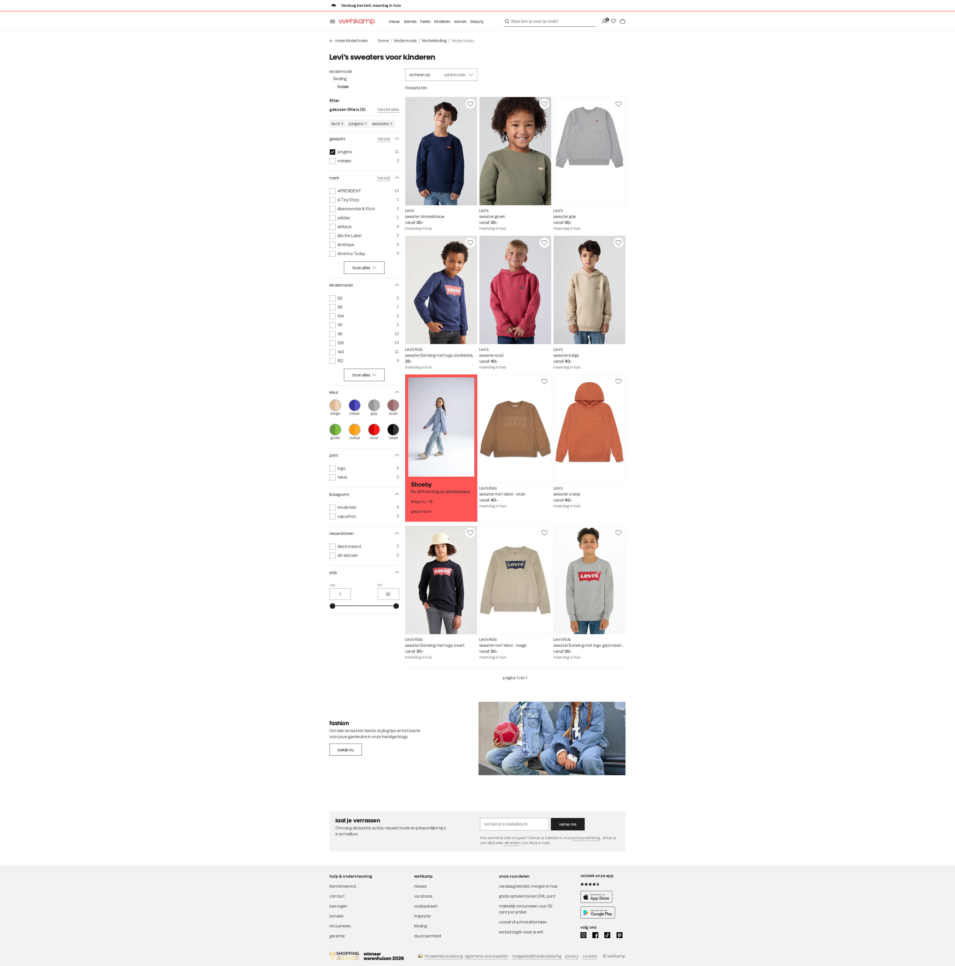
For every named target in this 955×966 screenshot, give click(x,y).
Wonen (460, 21)
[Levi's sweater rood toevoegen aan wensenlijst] (544, 243)
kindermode (405, 40)
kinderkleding (434, 40)
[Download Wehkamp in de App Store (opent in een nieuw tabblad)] (597, 901)
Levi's (336, 123)
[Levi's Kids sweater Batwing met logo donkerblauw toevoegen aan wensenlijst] (470, 243)
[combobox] (549, 21)
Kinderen (442, 21)
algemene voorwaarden (486, 956)
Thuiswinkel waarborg (443, 956)
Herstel (384, 138)
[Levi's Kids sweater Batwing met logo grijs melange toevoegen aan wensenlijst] (618, 533)
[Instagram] (583, 935)
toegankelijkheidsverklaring (536, 956)
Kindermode (341, 71)
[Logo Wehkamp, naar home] (355, 21)
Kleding (340, 78)
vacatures (423, 896)
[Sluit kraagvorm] (396, 494)
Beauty (477, 21)
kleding (420, 925)
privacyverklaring (586, 838)
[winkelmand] (622, 21)
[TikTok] (607, 935)
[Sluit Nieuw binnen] (396, 533)
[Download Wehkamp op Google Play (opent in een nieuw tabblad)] (597, 917)
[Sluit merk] (396, 178)
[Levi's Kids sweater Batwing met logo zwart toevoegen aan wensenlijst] (470, 533)
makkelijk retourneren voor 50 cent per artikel (526, 909)
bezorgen (338, 906)
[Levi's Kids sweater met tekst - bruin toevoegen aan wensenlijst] (544, 381)
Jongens (356, 123)
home (383, 40)
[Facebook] (595, 935)
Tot (380, 585)
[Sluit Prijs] (396, 572)
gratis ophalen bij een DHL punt (527, 896)
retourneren (340, 925)
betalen (337, 916)
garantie (337, 935)
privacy (571, 956)
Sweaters (380, 123)
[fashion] (551, 738)
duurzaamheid (427, 935)
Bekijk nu (346, 749)
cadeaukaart (426, 906)
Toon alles (361, 267)
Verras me (568, 824)
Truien (343, 86)
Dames (410, 21)
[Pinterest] (619, 935)
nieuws (420, 886)
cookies (590, 956)
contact (337, 896)
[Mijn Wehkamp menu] (606, 21)
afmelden (512, 843)
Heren (425, 21)
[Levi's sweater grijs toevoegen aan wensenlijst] (618, 104)
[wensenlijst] (615, 21)
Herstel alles (388, 109)
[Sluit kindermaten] (396, 285)
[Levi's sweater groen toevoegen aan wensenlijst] (544, 104)
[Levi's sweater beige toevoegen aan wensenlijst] (618, 243)
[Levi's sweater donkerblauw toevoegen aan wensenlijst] (470, 104)
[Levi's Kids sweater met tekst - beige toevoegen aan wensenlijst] (544, 533)
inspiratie (422, 916)
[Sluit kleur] (396, 392)
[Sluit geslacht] (396, 139)
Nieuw (394, 21)
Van (332, 585)
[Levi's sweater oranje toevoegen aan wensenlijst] (618, 381)
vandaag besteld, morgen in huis (528, 886)
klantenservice (343, 886)
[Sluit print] (396, 455)
